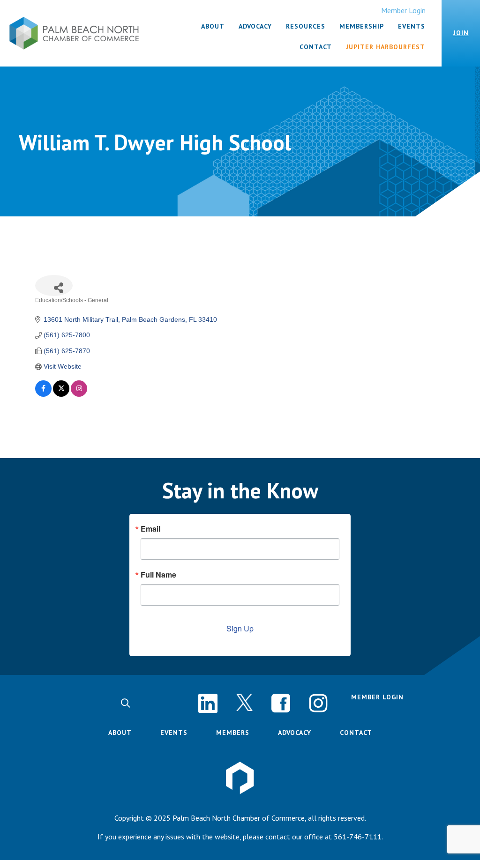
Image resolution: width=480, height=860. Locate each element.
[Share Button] (54, 285)
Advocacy (294, 732)
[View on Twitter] (61, 394)
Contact (356, 732)
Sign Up (240, 628)
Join (461, 33)
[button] (125, 703)
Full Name (158, 574)
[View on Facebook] (43, 394)
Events (174, 732)
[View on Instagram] (79, 394)
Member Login (403, 10)
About (120, 732)
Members (232, 732)
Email (150, 529)
